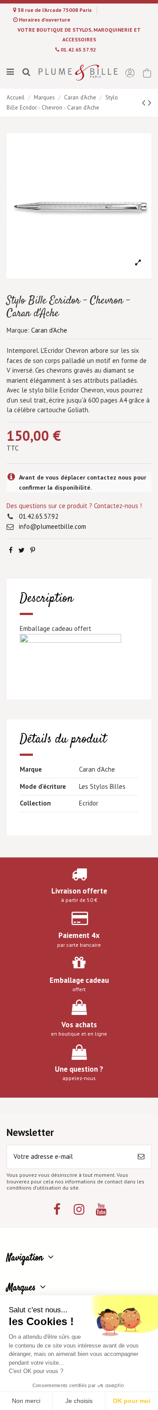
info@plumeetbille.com (52, 526)
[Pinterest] (32, 550)
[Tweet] (21, 550)
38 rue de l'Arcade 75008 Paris (55, 10)
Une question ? (79, 1069)
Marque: (18, 330)
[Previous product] (145, 102)
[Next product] (149, 102)
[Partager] (11, 550)
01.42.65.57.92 (78, 49)
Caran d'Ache (49, 330)
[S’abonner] (141, 1156)
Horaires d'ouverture (44, 19)
